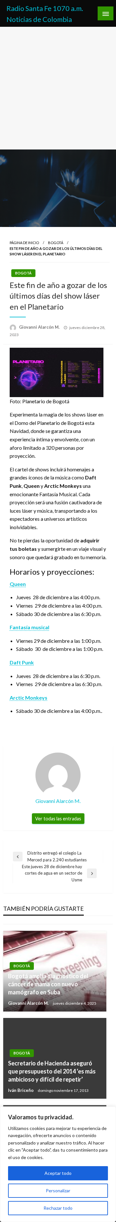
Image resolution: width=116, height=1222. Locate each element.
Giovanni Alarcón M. (40, 327)
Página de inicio (24, 243)
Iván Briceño (21, 1090)
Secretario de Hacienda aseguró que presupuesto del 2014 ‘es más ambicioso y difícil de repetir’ (52, 1071)
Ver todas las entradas (58, 818)
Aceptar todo (58, 1173)
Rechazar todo (58, 1208)
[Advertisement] (58, 88)
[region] (58, 1164)
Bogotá (55, 243)
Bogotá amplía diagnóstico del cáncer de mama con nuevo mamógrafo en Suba (48, 984)
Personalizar (58, 1190)
